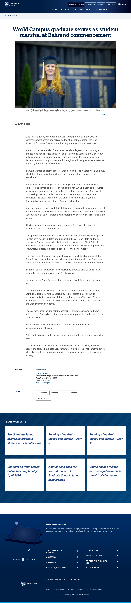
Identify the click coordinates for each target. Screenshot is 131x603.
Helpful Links (92, 568)
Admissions (69, 9)
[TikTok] (29, 550)
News (13, 15)
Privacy (48, 589)
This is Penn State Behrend (55, 551)
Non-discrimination (59, 589)
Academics (56, 9)
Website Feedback (97, 589)
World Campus (43, 398)
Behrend (54, 393)
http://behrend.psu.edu (44, 383)
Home (7, 15)
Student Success (70, 393)
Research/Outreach (56, 568)
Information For (99, 9)
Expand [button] (101, 114)
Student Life (83, 9)
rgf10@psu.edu (42, 373)
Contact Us (91, 5)
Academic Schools (95, 556)
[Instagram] (19, 550)
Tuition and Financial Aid (96, 562)
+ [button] (77, 551)
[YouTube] (34, 550)
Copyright (80, 589)
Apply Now (110, 5)
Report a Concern (76, 4)
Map (88, 589)
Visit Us (101, 5)
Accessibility (71, 589)
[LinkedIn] (24, 550)
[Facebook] (14, 550)
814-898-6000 (75, 580)
